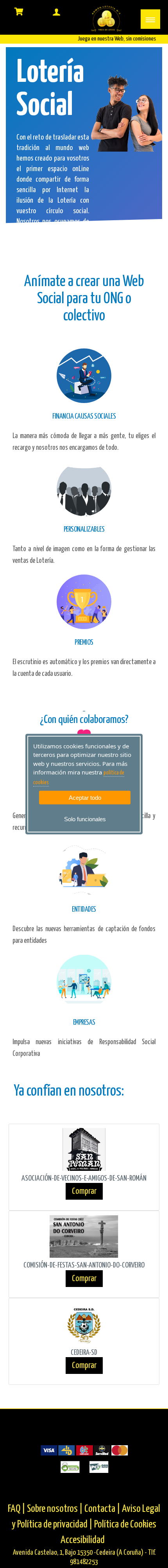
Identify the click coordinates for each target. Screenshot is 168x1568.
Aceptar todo (85, 797)
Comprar (84, 1191)
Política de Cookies (125, 1524)
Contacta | (102, 1509)
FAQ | (17, 1509)
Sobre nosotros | (55, 1509)
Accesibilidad (83, 1540)
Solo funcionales (85, 819)
